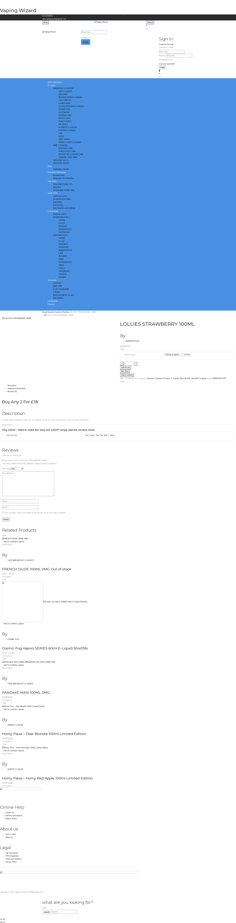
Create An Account (166, 44)
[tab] (121, 385)
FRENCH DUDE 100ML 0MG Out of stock (36, 569)
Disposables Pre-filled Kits (63, 178)
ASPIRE (62, 220)
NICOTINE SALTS (61, 160)
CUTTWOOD (64, 112)
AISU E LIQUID (65, 91)
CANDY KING (64, 103)
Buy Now (125, 371)
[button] (170, 27)
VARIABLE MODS (61, 169)
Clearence (50, 312)
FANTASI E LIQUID (67, 130)
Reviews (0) (12, 391)
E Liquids (175, 378)
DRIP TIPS (57, 286)
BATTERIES (58, 298)
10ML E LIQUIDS (60, 145)
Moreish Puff (185, 378)
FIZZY (61, 136)
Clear (188, 355)
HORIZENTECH (65, 250)
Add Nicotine (129, 355)
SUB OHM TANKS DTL (63, 184)
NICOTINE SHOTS (61, 163)
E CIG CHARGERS (61, 289)
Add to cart (125, 367)
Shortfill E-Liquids (198, 378)
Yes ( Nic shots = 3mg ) (105, 435)
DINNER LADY (65, 115)
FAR (60, 133)
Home (44, 312)
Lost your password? (167, 64)
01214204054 (47, 16)
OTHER (56, 292)
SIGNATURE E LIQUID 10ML (71, 154)
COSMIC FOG (13, 639)
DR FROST (63, 124)
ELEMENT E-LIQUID (68, 127)
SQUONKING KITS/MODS (64, 208)
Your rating (6, 469)
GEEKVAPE (64, 247)
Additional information (16, 388)
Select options (18, 542)
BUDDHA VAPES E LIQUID (70, 97)
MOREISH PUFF (132, 341)
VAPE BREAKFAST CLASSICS (20, 560)
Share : (123, 381)
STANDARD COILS (61, 217)
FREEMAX (63, 244)
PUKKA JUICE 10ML (67, 151)
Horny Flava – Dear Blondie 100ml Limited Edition (44, 734)
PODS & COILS (59, 214)
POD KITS (57, 202)
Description (12, 385)
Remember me (166, 60)
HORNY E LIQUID (15, 725)
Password (162, 56)
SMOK (61, 265)
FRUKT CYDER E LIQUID (70, 142)
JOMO (61, 259)
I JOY (61, 253)
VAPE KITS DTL (60, 196)
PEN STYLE (58, 205)
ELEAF (62, 223)
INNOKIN (63, 226)
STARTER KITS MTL (62, 199)
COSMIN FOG (64, 109)
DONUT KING (65, 118)
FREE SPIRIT (64, 139)
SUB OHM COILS (60, 235)
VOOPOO (63, 274)
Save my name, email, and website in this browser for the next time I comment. (35, 513)
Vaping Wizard (18, 10)
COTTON (57, 283)
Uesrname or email (166, 47)
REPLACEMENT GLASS (63, 295)
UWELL (62, 268)
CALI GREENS (65, 100)
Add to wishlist (127, 375)
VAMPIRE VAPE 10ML (68, 157)
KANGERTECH (65, 229)
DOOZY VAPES (65, 121)
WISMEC (62, 277)
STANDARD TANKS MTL (64, 190)
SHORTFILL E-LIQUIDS (63, 88)
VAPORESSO (64, 232)
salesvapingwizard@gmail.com (54, 19)
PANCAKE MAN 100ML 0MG (26, 692)
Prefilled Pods (58, 175)
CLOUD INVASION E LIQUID (71, 106)
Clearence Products (61, 312)
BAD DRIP (63, 94)
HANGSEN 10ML (66, 148)
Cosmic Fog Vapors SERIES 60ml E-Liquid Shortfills (45, 648)
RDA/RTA (57, 187)
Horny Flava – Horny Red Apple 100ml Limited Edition (47, 778)
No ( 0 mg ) (90, 435)
